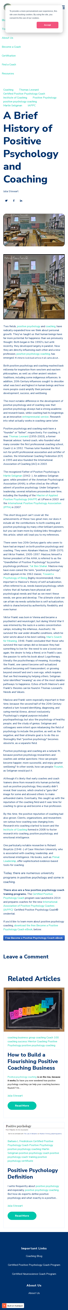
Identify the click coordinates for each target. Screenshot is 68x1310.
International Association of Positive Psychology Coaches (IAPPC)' (30, 906)
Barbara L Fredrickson (20, 1141)
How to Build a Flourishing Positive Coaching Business (33, 1061)
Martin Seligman (12, 105)
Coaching (8, 90)
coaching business (18, 1037)
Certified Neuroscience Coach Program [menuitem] (34, 1274)
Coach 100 (52, 1037)
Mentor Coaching (37, 1041)
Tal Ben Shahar (38, 566)
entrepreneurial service (35, 417)
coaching (50, 326)
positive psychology (28, 326)
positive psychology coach (34, 1153)
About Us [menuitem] (7, 38)
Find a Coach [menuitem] (9, 64)
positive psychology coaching (20, 101)
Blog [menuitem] (4, 20)
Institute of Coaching (15, 97)
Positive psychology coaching (22, 1077)
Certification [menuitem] (9, 56)
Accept (47, 25)
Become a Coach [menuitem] (11, 47)
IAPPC (32, 105)
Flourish (58, 767)
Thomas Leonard (29, 90)
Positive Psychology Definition (33, 1173)
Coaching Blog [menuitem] (34, 1256)
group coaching (37, 1037)
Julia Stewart (10, 191)
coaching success (17, 1041)
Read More (22, 1106)
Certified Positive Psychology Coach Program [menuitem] (34, 1265)
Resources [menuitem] (8, 73)
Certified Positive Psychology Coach (24, 94)
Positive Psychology (44, 97)
